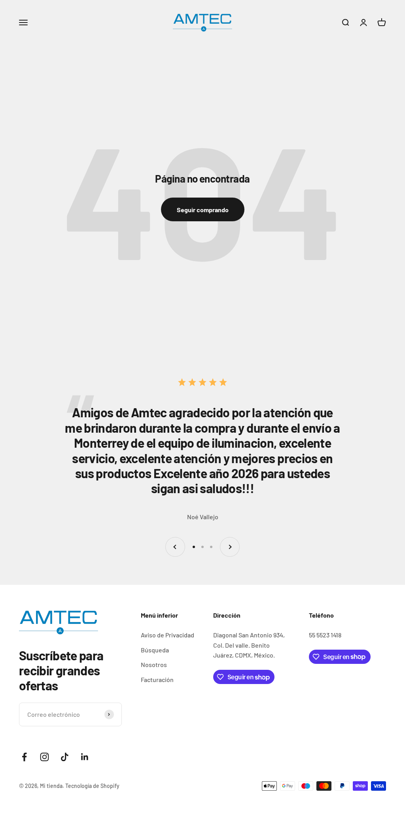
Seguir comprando (203, 209)
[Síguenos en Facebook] (24, 757)
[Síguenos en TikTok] (64, 757)
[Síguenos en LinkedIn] (84, 757)
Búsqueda (155, 650)
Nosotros (154, 664)
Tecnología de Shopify (92, 785)
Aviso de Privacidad (167, 635)
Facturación (157, 679)
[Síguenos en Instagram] (44, 757)
